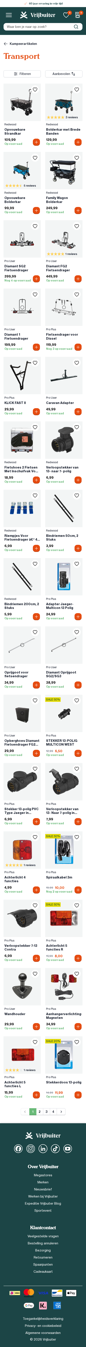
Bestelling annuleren (43, 1243)
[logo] (37, 15)
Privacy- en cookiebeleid (43, 1326)
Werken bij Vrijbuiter (43, 1196)
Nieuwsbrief (43, 1189)
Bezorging (43, 1250)
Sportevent (43, 1211)
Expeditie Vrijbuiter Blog (43, 1203)
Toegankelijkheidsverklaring (43, 1319)
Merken (43, 1182)
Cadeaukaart (43, 1272)
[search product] (76, 26)
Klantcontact (43, 1227)
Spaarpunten (43, 1265)
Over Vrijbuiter (43, 1166)
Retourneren (43, 1257)
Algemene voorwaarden (43, 1333)
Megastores (43, 1175)
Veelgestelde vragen (43, 1236)
